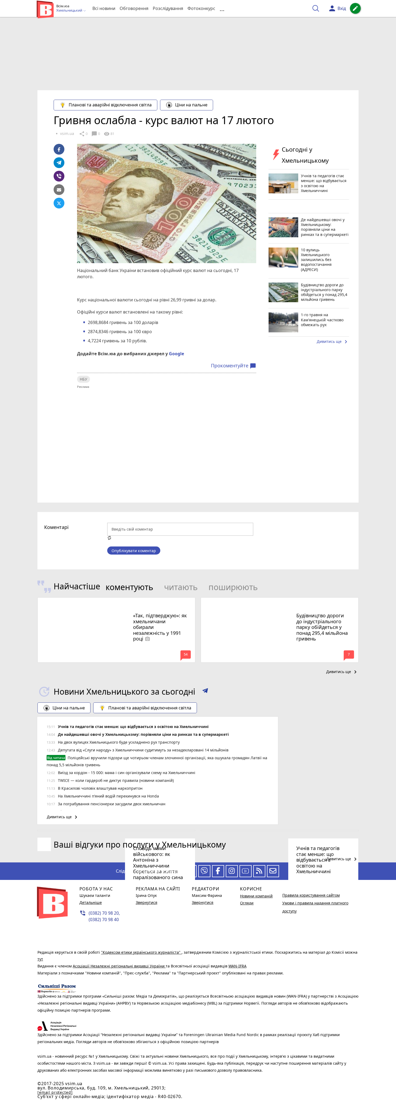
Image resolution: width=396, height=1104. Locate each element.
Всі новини (103, 8)
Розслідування (168, 8)
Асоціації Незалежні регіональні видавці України (119, 966)
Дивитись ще (333, 342)
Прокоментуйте (233, 365)
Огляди (246, 903)
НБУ (83, 379)
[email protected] (54, 1092)
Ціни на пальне (191, 105)
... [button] (222, 8)
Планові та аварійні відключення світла (110, 105)
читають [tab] (181, 587)
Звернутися (146, 902)
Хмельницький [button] (69, 10)
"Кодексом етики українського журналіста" (141, 952)
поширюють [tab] (233, 587)
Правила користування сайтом (311, 895)
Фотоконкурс (201, 8)
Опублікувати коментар (134, 550)
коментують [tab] (129, 587)
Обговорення (134, 8)
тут (40, 959)
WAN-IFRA (237, 966)
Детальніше (90, 902)
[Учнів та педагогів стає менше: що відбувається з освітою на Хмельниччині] (280, 830)
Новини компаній (256, 895)
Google (176, 354)
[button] (205, 692)
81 (109, 134)
